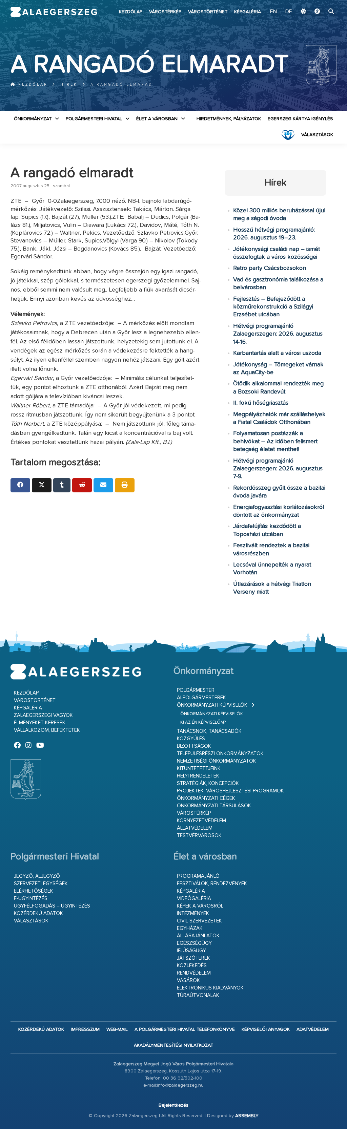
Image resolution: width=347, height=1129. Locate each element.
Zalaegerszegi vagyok (43, 715)
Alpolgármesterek (201, 697)
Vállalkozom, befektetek (47, 730)
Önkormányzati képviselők (212, 705)
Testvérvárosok (199, 835)
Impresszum (85, 1029)
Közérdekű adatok (38, 913)
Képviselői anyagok (266, 1029)
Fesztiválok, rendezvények (212, 883)
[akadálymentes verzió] (317, 11)
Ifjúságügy (191, 950)
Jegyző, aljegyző (37, 876)
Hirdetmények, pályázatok (229, 118)
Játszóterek (193, 958)
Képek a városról (200, 906)
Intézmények (193, 913)
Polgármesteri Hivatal (94, 118)
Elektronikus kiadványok (210, 987)
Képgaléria (247, 11)
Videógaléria (194, 898)
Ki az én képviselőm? (203, 722)
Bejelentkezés (173, 1105)
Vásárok (188, 980)
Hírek (69, 84)
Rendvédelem (194, 973)
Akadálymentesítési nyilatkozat (173, 1045)
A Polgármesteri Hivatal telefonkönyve (185, 1029)
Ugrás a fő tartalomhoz (319, 3)
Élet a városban (157, 118)
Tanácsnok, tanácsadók (209, 731)
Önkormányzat (33, 118)
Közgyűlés (191, 738)
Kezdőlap (130, 11)
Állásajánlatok (198, 935)
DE (288, 12)
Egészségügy (194, 943)
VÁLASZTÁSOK (317, 134)
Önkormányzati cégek (206, 798)
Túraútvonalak (198, 995)
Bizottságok (194, 746)
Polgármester (196, 690)
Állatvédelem (194, 828)
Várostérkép (165, 11)
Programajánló (198, 876)
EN (273, 12)
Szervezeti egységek (41, 883)
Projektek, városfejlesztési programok (230, 790)
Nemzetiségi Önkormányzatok (216, 761)
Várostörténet (207, 11)
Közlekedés (192, 965)
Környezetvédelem (201, 820)
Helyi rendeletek (198, 776)
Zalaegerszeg (54, 12)
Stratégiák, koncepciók (208, 783)
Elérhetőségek (33, 891)
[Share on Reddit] (82, 485)
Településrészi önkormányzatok (220, 753)
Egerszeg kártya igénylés (300, 118)
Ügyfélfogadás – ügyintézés (52, 906)
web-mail (117, 1029)
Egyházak (190, 928)
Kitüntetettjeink (199, 768)
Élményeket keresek (39, 722)
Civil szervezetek (199, 920)
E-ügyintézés (30, 898)
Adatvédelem (313, 1029)
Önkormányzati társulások (214, 805)
